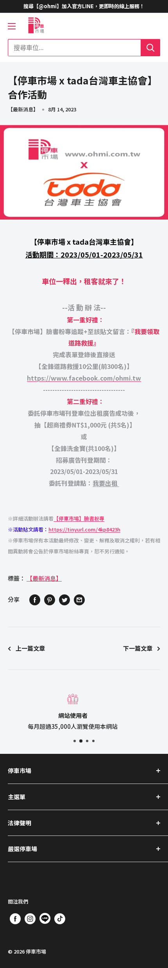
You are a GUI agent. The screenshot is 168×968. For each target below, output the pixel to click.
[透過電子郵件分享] (79, 599)
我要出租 (106, 483)
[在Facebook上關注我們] (15, 918)
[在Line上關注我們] (44, 920)
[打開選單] (12, 26)
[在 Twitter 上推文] (64, 599)
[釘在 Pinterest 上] (49, 599)
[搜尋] (150, 47)
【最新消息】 (23, 109)
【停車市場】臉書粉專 (79, 518)
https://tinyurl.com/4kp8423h (84, 529)
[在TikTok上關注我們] (59, 918)
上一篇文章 (30, 648)
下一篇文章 (137, 648)
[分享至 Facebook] (34, 599)
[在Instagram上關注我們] (30, 918)
